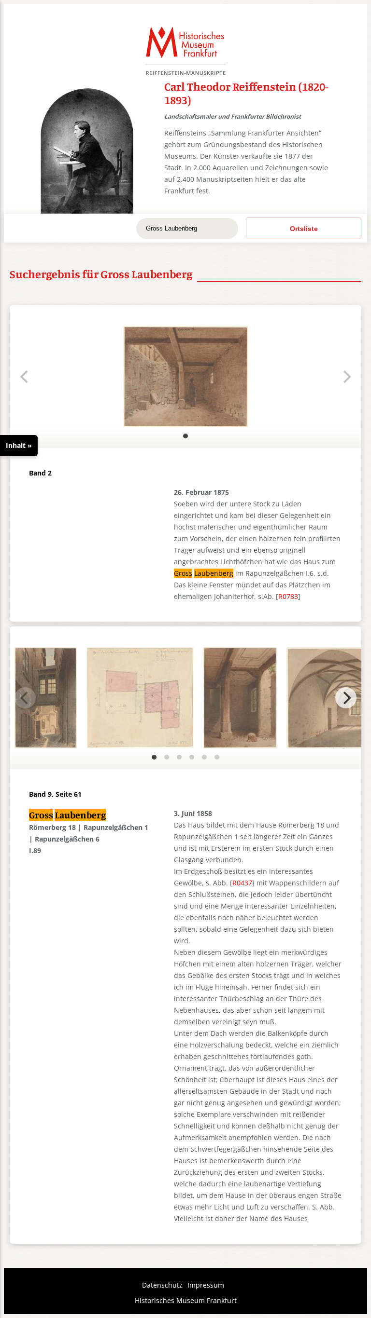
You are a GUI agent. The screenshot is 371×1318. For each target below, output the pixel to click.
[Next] (346, 697)
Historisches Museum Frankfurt (186, 1300)
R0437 (242, 882)
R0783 (288, 596)
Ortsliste (304, 228)
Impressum (205, 1285)
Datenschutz (162, 1285)
